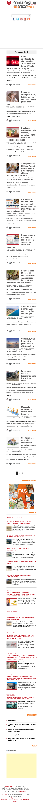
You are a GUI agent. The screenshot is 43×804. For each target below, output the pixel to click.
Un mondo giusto (14, 735)
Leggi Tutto (32, 85)
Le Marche (17, 286)
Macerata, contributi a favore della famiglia (26, 410)
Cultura (14, 72)
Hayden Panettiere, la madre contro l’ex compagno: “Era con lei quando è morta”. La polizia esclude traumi (21, 657)
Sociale (23, 143)
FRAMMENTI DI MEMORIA (14, 517)
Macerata (27, 418)
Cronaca (27, 317)
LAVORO (9, 590)
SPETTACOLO (11, 654)
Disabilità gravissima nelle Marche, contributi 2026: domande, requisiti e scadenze (21, 134)
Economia (14, 108)
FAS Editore (3, 795)
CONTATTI (4, 800)
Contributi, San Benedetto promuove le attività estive (28, 342)
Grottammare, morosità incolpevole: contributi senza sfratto (28, 443)
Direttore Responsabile (15, 800)
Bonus (8, 72)
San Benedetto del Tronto (19, 318)
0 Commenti (16, 84)
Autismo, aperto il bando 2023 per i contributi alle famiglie (28, 310)
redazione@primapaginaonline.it (15, 798)
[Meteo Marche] (11, 750)
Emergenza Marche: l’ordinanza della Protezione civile (28, 376)
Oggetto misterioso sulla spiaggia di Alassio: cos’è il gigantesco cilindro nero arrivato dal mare (21, 678)
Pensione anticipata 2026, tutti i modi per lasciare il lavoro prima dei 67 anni (21, 98)
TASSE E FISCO (11, 611)
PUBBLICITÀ (22, 791)
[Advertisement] (21, 34)
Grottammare (16, 451)
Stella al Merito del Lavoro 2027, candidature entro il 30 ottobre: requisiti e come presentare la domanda (21, 594)
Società (29, 251)
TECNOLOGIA (10, 695)
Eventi (19, 72)
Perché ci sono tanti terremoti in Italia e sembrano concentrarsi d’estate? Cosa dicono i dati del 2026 (20, 636)
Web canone (12, 720)
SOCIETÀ (9, 674)
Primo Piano (26, 72)
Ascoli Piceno (11, 179)
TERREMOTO (10, 633)
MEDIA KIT (8, 786)
